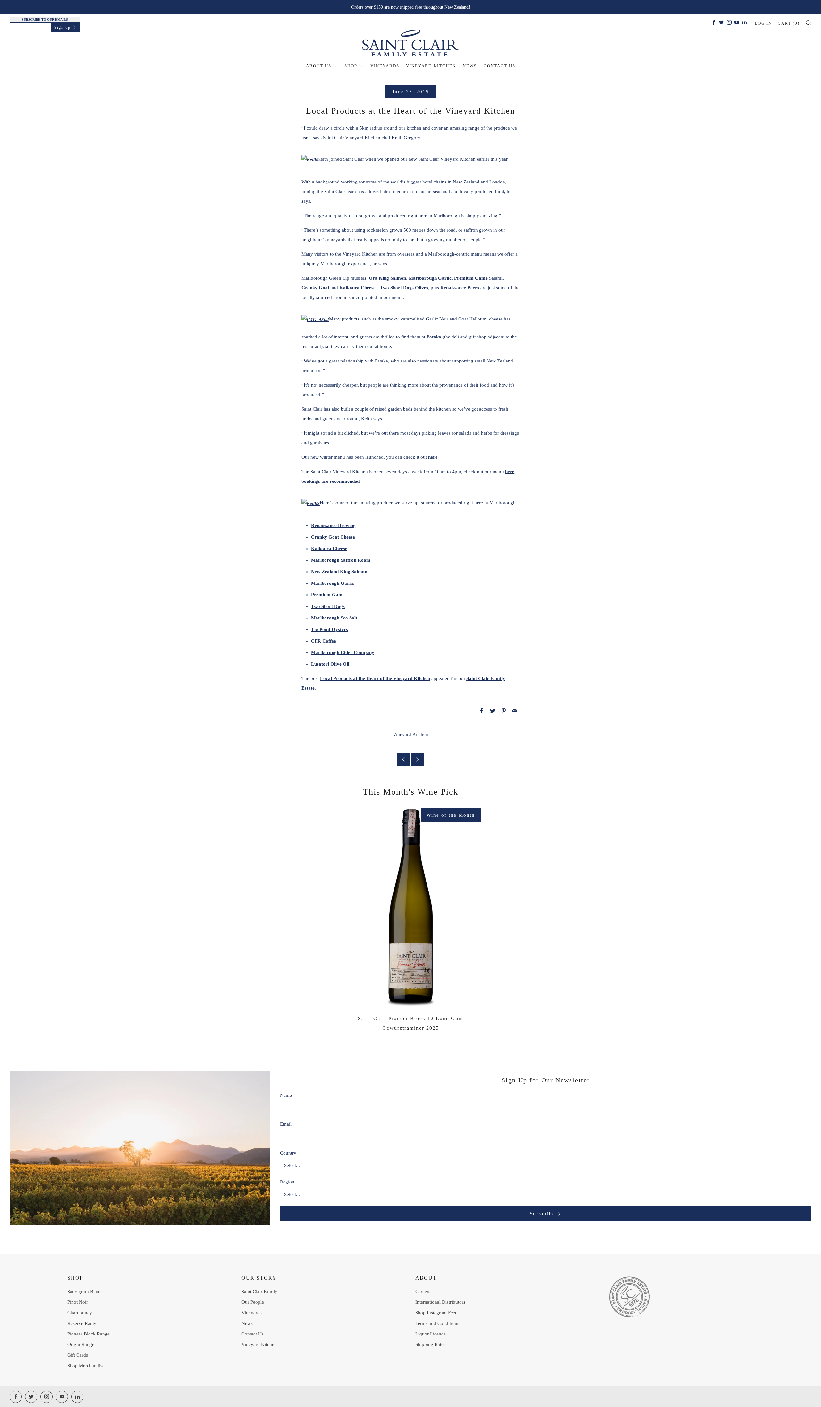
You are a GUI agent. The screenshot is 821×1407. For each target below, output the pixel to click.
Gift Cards (77, 1355)
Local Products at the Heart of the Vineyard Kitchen (375, 678)
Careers (422, 1291)
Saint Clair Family (259, 1291)
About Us (318, 66)
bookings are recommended (330, 481)
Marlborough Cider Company (342, 652)
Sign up (62, 27)
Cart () (789, 23)
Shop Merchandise (86, 1365)
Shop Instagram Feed (436, 1312)
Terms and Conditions (437, 1323)
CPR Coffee (323, 641)
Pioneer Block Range (88, 1333)
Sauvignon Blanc (84, 1291)
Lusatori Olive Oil (330, 664)
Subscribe (542, 1213)
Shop (350, 66)
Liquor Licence (430, 1333)
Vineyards (384, 66)
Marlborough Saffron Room (340, 560)
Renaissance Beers (459, 287)
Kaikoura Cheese (357, 287)
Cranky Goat (315, 287)
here (432, 457)
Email (286, 1124)
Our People (252, 1302)
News (470, 66)
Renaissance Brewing (333, 525)
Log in (763, 23)
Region (287, 1181)
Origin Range (80, 1344)
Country (288, 1152)
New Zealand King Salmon (339, 571)
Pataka (434, 336)
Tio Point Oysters (329, 629)
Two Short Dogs (328, 606)
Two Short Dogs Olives (404, 287)
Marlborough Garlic (430, 278)
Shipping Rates (430, 1344)
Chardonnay (79, 1312)
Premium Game (471, 278)
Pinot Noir (77, 1302)
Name (286, 1095)
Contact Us (499, 66)
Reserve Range (82, 1323)
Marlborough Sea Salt (334, 617)
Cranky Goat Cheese (333, 537)
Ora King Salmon (387, 278)
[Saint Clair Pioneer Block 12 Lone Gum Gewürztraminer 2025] (410, 907)
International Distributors (440, 1302)
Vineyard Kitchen (431, 66)
